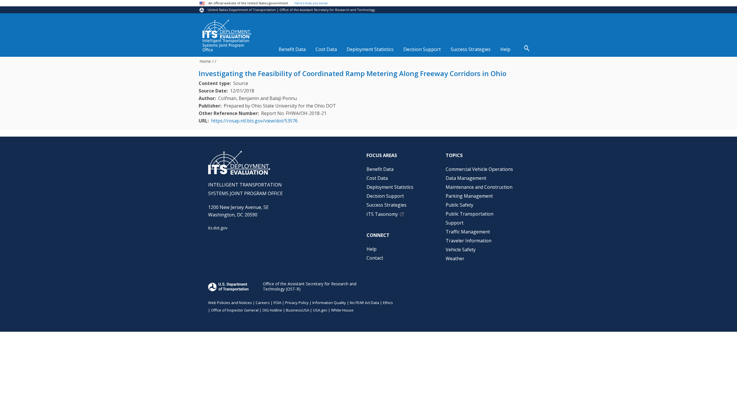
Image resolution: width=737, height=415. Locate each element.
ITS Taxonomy (382, 214)
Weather (455, 258)
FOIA (277, 302)
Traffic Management (468, 232)
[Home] (226, 29)
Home (205, 61)
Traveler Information (468, 240)
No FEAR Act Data (364, 302)
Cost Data (326, 49)
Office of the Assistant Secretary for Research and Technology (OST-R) (309, 286)
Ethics (388, 302)
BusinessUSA (297, 310)
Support (455, 223)
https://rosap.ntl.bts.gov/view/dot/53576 (254, 121)
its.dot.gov (217, 228)
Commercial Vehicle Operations (479, 169)
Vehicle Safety (461, 249)
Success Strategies (471, 49)
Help (505, 49)
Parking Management (469, 196)
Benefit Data (292, 49)
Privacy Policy (297, 302)
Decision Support (422, 49)
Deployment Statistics (370, 49)
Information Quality (329, 302)
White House (342, 310)
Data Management (466, 178)
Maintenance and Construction (479, 187)
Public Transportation (469, 214)
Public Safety (459, 205)
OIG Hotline (272, 310)
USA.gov (320, 310)
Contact (374, 258)
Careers (263, 302)
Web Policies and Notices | (232, 302)
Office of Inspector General (235, 310)
